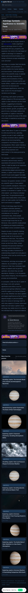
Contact (21, 9)
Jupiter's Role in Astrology (11, 14)
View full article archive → (20, 357)
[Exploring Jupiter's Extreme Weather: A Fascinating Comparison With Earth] (14, 563)
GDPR (3, 584)
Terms (8, 584)
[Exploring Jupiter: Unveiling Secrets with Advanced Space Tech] (14, 481)
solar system (7, 44)
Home (3, 9)
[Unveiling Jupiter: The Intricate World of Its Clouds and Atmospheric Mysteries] (14, 374)
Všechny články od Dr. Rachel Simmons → (16, 330)
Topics (15, 9)
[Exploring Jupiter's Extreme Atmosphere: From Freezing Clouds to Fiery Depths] (14, 508)
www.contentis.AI (21, 582)
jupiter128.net (7, 2)
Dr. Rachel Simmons (13, 320)
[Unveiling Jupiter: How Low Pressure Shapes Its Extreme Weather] (14, 455)
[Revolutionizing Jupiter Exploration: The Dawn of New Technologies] (14, 401)
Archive (9, 9)
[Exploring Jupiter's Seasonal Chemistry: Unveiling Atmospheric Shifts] (14, 428)
